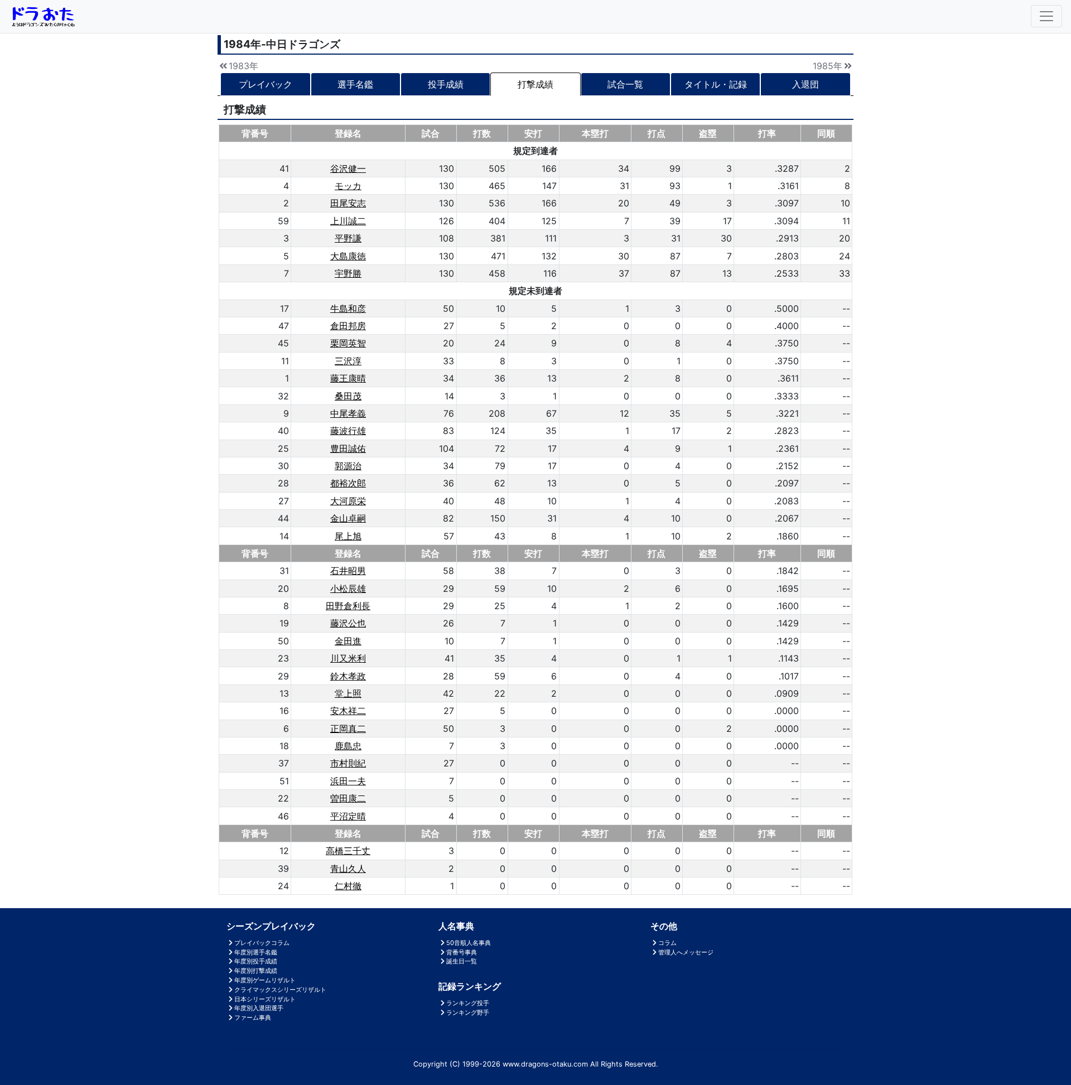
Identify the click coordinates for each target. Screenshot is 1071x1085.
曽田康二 (348, 798)
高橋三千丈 (348, 850)
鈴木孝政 (348, 676)
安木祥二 (348, 710)
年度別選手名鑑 (255, 952)
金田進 (348, 641)
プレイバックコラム (262, 943)
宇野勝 (348, 273)
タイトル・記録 (715, 84)
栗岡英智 (348, 343)
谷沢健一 (348, 168)
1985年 (827, 65)
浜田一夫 (348, 781)
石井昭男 (348, 570)
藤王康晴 (348, 378)
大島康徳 (348, 256)
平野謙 (348, 238)
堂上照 (348, 693)
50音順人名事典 (468, 943)
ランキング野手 (467, 1012)
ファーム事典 (252, 1017)
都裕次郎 (348, 483)
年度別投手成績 (255, 961)
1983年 (243, 65)
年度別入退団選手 (258, 1008)
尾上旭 (348, 536)
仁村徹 (348, 885)
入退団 (805, 84)
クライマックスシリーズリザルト (280, 990)
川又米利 (348, 658)
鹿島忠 (348, 745)
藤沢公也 (348, 623)
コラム (667, 943)
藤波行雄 (348, 430)
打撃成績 (535, 84)
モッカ (348, 185)
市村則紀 (348, 763)
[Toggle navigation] (1046, 16)
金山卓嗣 (348, 518)
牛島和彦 (348, 308)
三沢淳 (348, 361)
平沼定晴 (348, 816)
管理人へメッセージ (685, 952)
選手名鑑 (355, 84)
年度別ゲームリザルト (265, 980)
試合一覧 (625, 84)
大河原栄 (348, 501)
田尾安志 (348, 203)
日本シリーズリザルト (265, 999)
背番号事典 (461, 952)
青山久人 (348, 868)
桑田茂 (348, 396)
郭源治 (348, 465)
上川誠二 (348, 220)
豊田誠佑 (348, 448)
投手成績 (446, 84)
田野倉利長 (348, 605)
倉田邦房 (348, 325)
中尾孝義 (348, 413)
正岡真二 (348, 728)
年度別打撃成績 (255, 971)
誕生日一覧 (461, 961)
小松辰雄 (348, 588)
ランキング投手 (467, 1003)
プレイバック (265, 84)
